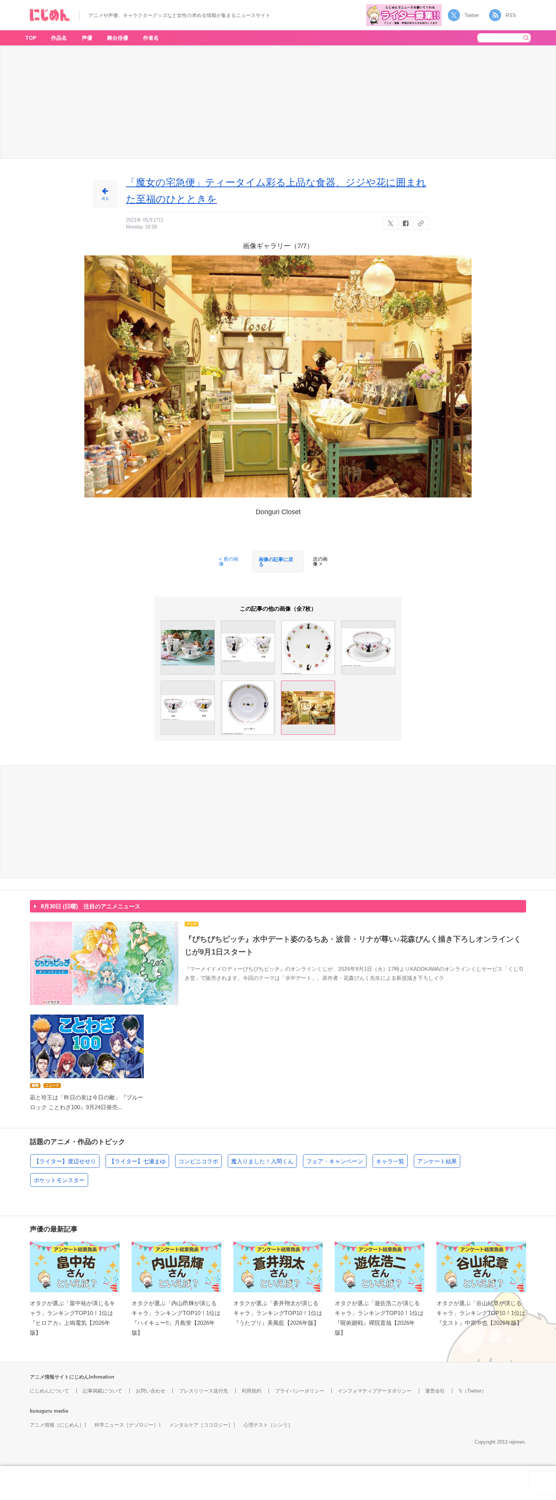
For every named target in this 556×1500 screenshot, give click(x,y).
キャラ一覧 (390, 1161)
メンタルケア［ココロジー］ (201, 1425)
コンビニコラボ (198, 1161)
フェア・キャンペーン (334, 1161)
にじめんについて (49, 1391)
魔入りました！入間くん (262, 1161)
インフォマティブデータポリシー (375, 1391)
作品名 (59, 38)
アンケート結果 (437, 1161)
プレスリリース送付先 (203, 1391)
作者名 (151, 38)
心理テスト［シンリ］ (268, 1425)
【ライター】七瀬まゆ (137, 1161)
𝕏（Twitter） (472, 1391)
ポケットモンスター (59, 1180)
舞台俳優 (117, 38)
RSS (511, 15)
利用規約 (251, 1391)
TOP (30, 38)
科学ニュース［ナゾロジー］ (126, 1425)
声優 (87, 38)
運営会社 (435, 1391)
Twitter (471, 15)
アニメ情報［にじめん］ (57, 1425)
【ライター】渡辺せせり (65, 1161)
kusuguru (41, 1411)
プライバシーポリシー (299, 1391)
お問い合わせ (150, 1391)
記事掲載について (102, 1391)
